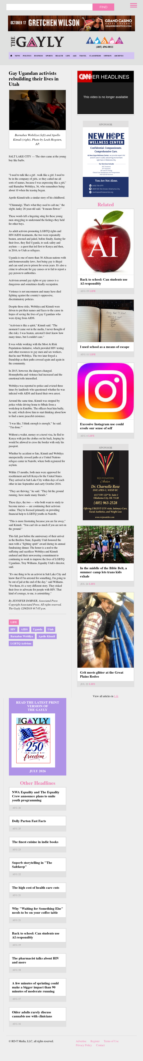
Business (38, 55)
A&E (75, 55)
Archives (118, 55)
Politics (27, 55)
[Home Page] (11, 55)
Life (68, 55)
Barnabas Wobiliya (21, 636)
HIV (13, 629)
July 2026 (37, 771)
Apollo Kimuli (46, 636)
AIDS (24, 629)
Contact (100, 1045)
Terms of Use (111, 1041)
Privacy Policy (84, 1045)
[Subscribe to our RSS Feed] (104, 40)
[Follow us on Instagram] (119, 40)
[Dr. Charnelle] (106, 485)
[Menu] (134, 5)
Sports (49, 55)
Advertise (81, 1041)
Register (95, 1041)
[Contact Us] (112, 40)
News (17, 55)
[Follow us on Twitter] (97, 40)
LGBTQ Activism (20, 643)
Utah (51, 629)
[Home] (37, 41)
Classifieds (95, 55)
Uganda (37, 629)
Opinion (107, 55)
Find (103, 7)
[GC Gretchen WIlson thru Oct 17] (71, 23)
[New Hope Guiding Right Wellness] (106, 162)
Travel (82, 55)
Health (59, 55)
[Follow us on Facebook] (90, 40)
